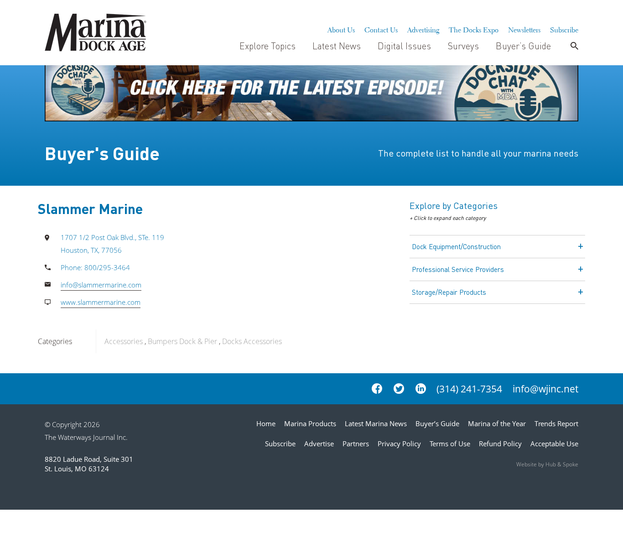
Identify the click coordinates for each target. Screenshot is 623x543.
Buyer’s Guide (523, 46)
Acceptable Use (554, 443)
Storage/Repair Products (449, 292)
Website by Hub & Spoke (547, 464)
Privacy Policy (399, 443)
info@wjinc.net (545, 388)
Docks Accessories (252, 341)
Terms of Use (450, 443)
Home (265, 423)
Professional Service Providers (458, 269)
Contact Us (381, 29)
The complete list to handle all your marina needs (478, 153)
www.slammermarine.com (100, 302)
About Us (341, 29)
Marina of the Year (497, 423)
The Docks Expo (473, 29)
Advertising (423, 29)
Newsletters (524, 29)
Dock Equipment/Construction (456, 246)
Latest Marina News (376, 423)
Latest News (336, 46)
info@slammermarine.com (101, 284)
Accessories (123, 341)
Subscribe (564, 29)
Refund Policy (500, 443)
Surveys (463, 46)
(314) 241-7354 (469, 388)
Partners (356, 443)
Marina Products (310, 423)
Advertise (319, 443)
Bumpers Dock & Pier (182, 341)
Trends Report (556, 423)
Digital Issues (404, 46)
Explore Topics (267, 46)
